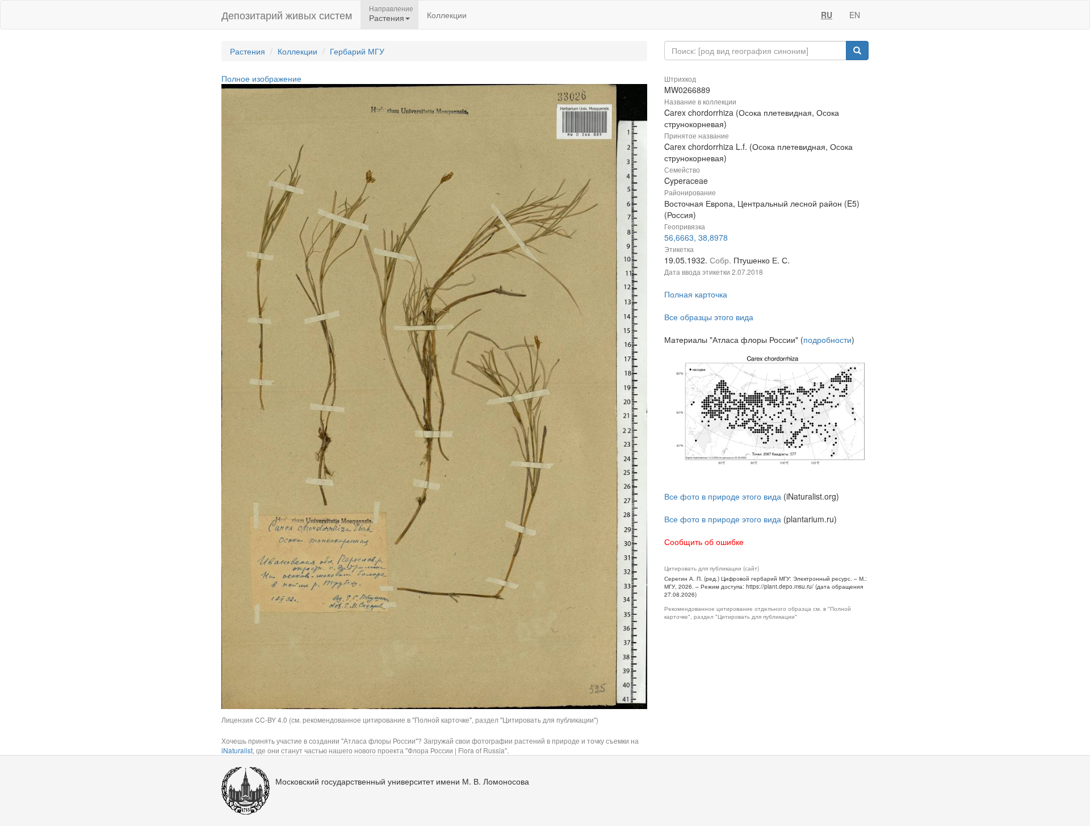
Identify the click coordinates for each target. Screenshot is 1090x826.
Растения (247, 51)
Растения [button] (386, 17)
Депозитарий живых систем (286, 14)
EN (854, 14)
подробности (827, 339)
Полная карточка (695, 294)
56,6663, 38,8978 (696, 237)
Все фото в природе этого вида (722, 496)
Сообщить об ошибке (704, 541)
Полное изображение (261, 78)
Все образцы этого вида (708, 316)
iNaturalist (237, 750)
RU (826, 14)
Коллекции (447, 14)
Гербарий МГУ (357, 51)
